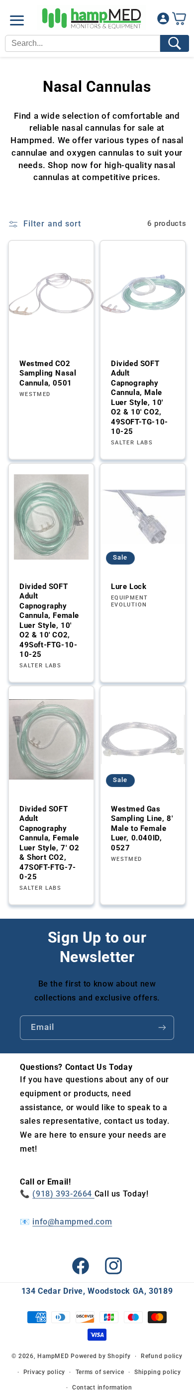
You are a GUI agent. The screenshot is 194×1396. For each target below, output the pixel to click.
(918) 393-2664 (63, 1193)
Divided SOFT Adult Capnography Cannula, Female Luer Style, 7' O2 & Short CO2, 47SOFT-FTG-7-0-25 (49, 843)
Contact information (102, 1387)
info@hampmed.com (72, 1221)
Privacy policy (44, 1372)
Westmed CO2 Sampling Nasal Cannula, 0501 (47, 373)
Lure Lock (128, 586)
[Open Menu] (17, 20)
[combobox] (82, 43)
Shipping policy (157, 1372)
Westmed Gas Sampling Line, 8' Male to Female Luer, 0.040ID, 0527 (142, 828)
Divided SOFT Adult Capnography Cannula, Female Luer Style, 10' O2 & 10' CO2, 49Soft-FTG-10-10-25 (49, 620)
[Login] (163, 20)
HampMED (53, 1356)
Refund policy (162, 1356)
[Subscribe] (162, 1027)
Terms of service (100, 1372)
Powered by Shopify (100, 1356)
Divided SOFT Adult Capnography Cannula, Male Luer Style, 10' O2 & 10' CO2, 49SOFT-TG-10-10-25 (139, 397)
